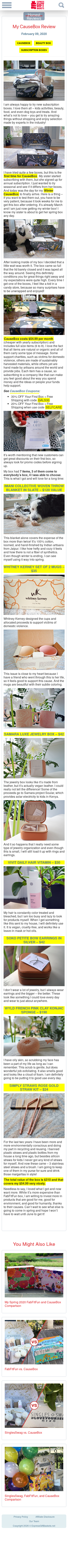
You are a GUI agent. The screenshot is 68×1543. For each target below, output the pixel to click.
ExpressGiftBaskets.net (43, 1525)
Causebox (23, 43)
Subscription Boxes (34, 50)
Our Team (34, 1521)
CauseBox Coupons (24, 391)
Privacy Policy (21, 1516)
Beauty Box (43, 43)
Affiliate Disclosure (45, 1516)
